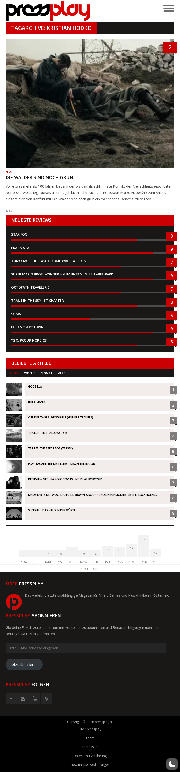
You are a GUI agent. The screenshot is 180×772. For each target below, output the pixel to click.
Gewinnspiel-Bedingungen (90, 764)
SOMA (16, 314)
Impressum (90, 747)
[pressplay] (48, 11)
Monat (46, 373)
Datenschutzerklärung (90, 755)
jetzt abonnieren (24, 664)
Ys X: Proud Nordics (29, 340)
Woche (29, 373)
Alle (61, 373)
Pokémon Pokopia (27, 327)
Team (90, 738)
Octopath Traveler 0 (30, 287)
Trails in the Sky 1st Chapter (38, 300)
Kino (9, 172)
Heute (13, 373)
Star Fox (19, 234)
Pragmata (20, 247)
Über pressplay (90, 729)
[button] (172, 764)
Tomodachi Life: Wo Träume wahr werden (48, 261)
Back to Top (88, 569)
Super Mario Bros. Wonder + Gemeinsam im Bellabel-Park (62, 274)
